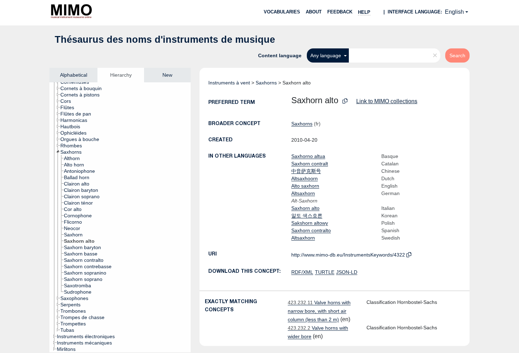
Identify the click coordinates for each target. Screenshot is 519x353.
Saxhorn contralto (311, 230)
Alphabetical (73, 75)
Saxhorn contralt (309, 163)
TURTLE (324, 272)
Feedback (339, 11)
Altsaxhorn (303, 193)
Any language (326, 55)
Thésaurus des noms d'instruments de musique (165, 39)
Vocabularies (282, 11)
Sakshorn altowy (309, 223)
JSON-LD (346, 272)
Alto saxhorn (305, 186)
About (314, 11)
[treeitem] (84, 88)
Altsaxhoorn (304, 178)
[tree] (120, 217)
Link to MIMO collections (386, 101)
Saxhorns (266, 83)
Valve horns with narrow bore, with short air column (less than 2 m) (319, 311)
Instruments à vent (229, 83)
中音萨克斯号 (306, 171)
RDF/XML (302, 272)
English (454, 12)
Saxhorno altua (308, 156)
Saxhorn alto (305, 208)
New (167, 75)
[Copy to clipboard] (344, 101)
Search (457, 55)
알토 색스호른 (306, 215)
